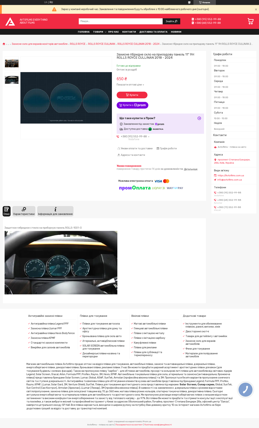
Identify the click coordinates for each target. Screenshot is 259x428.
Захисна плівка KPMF (43, 338)
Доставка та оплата (153, 31)
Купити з (128, 105)
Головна (84, 31)
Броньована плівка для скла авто (102, 336)
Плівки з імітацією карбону (149, 338)
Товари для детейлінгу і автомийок (206, 336)
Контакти (129, 31)
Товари (98, 31)
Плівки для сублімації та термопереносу (148, 354)
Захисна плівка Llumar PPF (46, 328)
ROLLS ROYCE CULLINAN (101, 44)
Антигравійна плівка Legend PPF (50, 323)
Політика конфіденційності (158, 424)
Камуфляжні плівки (145, 342)
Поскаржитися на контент (129, 424)
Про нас (113, 31)
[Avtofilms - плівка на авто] (10, 21)
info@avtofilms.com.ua (229, 179)
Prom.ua (147, 421)
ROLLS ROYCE (77, 44)
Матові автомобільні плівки (150, 323)
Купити (134, 95)
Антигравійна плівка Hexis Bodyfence (53, 333)
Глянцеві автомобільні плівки (151, 328)
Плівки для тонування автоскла (101, 323)
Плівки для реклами (145, 347)
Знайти (170, 21)
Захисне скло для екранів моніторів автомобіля (39, 44)
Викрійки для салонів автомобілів (50, 347)
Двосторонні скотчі (197, 331)
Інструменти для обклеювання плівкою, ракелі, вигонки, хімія (204, 325)
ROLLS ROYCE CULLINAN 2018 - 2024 (138, 44)
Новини (176, 31)
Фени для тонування (198, 348)
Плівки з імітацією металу (149, 333)
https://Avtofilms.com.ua (231, 175)
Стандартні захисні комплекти (49, 342)
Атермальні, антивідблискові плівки (103, 341)
